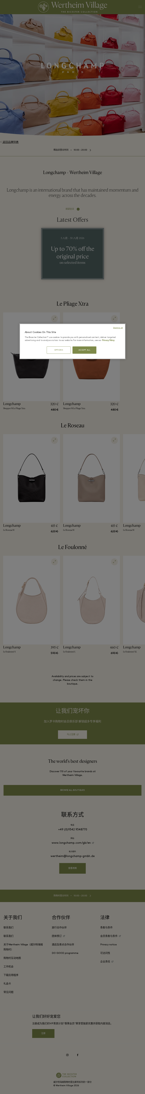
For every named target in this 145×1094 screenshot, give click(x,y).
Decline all (118, 328)
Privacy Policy (108, 340)
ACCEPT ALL (85, 350)
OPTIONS (58, 350)
